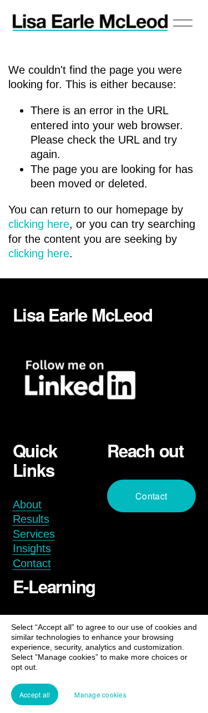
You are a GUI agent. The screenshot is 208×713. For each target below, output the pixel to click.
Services (34, 534)
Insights (32, 548)
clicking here (38, 224)
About (27, 504)
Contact (32, 563)
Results (31, 519)
